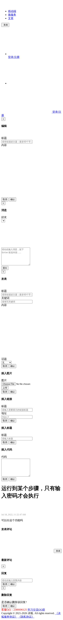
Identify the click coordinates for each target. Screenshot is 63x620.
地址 (4, 413)
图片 (4, 380)
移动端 (12, 11)
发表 (6, 25)
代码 (4, 456)
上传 (5, 387)
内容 (4, 145)
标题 (4, 138)
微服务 (12, 14)
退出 (5, 268)
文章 (10, 18)
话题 (4, 359)
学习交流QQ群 (36, 609)
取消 (5, 199)
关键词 (5, 298)
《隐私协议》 (26, 616)
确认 (12, 199)
